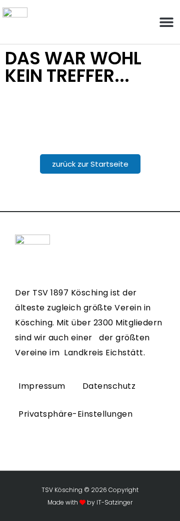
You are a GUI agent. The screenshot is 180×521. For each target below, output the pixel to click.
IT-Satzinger (113, 502)
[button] (166, 22)
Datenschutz (109, 386)
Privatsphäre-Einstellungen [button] (75, 414)
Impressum (42, 386)
